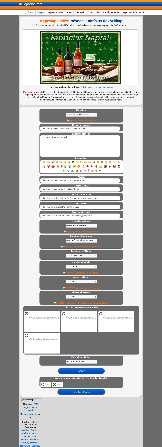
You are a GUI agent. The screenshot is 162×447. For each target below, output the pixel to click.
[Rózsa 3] (96, 167)
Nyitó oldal (29, 12)
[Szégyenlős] (85, 163)
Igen (47, 384)
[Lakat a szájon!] (93, 163)
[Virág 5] (79, 167)
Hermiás (34, 443)
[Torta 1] (100, 167)
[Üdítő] (81, 172)
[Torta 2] (105, 167)
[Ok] (118, 163)
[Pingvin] (118, 167)
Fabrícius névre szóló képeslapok (97, 87)
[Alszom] (77, 163)
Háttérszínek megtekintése (86, 273)
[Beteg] (98, 163)
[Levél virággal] (58, 167)
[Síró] (69, 163)
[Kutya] (68, 172)
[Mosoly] (44, 163)
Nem (59, 384)
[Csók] (53, 167)
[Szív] (44, 167)
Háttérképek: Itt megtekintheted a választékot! (86, 303)
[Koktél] (85, 172)
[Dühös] (102, 163)
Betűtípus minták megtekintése (86, 247)
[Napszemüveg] (73, 163)
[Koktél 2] (88, 172)
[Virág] (61, 167)
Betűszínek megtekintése (86, 232)
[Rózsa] (87, 167)
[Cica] (64, 172)
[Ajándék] (72, 172)
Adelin (25, 430)
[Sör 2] (96, 172)
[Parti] (106, 163)
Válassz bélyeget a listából (86, 288)
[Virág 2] (65, 167)
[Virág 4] (74, 167)
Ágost (35, 433)
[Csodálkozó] (65, 163)
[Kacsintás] (57, 163)
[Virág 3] (69, 167)
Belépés (41, 12)
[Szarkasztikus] (81, 163)
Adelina (34, 430)
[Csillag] (114, 163)
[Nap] (110, 163)
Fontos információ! (86, 121)
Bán (33, 436)
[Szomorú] (52, 163)
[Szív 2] (48, 167)
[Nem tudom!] (89, 163)
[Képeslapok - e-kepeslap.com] (30, 8)
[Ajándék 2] (77, 172)
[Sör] (92, 172)
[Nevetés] (48, 163)
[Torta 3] (110, 167)
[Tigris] (115, 167)
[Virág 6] (83, 167)
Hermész (34, 439)
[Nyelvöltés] (61, 163)
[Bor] (99, 172)
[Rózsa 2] (92, 167)
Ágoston (28, 414)
